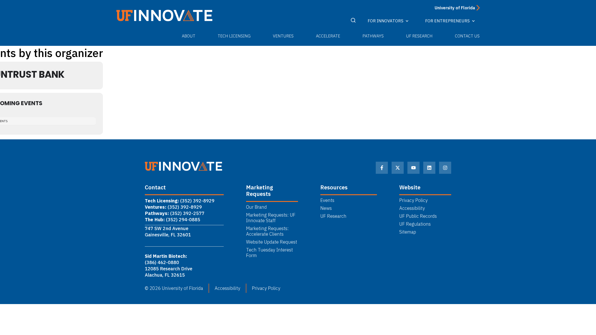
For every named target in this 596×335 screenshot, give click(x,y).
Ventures (283, 36)
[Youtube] (413, 168)
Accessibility (412, 208)
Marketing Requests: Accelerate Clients (267, 231)
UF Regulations (415, 224)
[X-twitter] (398, 168)
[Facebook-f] (382, 168)
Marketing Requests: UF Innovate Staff (270, 217)
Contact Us (467, 36)
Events (327, 200)
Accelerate (328, 36)
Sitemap (407, 232)
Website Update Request (271, 242)
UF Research (419, 36)
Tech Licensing (234, 36)
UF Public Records (418, 216)
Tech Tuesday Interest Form (269, 252)
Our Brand (256, 207)
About (188, 36)
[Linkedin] (429, 168)
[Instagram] (445, 168)
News (326, 208)
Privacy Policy (413, 200)
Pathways (373, 36)
